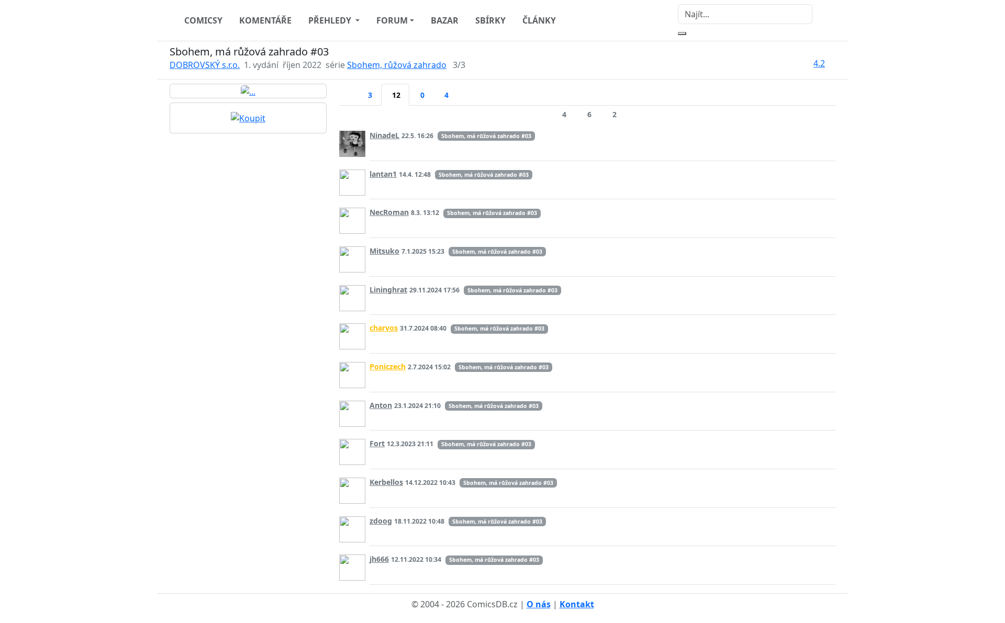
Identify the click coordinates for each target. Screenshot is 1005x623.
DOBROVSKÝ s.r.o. (205, 65)
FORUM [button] (392, 20)
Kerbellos (386, 482)
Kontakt (577, 604)
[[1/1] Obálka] (248, 91)
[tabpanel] (587, 346)
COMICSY (203, 20)
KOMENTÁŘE (265, 20)
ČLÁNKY (539, 20)
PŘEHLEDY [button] (330, 20)
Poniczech (388, 366)
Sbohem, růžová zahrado (396, 65)
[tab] (348, 88)
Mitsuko (384, 251)
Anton (381, 405)
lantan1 (383, 174)
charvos (384, 328)
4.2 (819, 63)
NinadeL (384, 135)
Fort (377, 443)
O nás (539, 604)
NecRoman (389, 212)
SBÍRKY (490, 20)
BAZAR (445, 20)
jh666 (379, 559)
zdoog (381, 521)
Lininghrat (388, 289)
